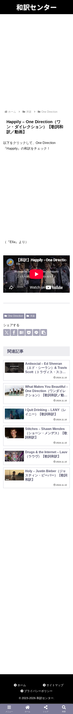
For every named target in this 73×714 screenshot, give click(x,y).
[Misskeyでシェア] (32, 637)
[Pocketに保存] (28, 332)
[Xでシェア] (6, 332)
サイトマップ (54, 685)
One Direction (15, 316)
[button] (43, 332)
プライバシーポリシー (38, 691)
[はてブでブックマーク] (21, 332)
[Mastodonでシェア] (18, 637)
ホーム (21, 685)
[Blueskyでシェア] (25, 637)
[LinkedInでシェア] (36, 646)
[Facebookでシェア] (14, 332)
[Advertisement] (36, 53)
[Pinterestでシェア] (29, 646)
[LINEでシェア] (36, 332)
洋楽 (32, 316)
